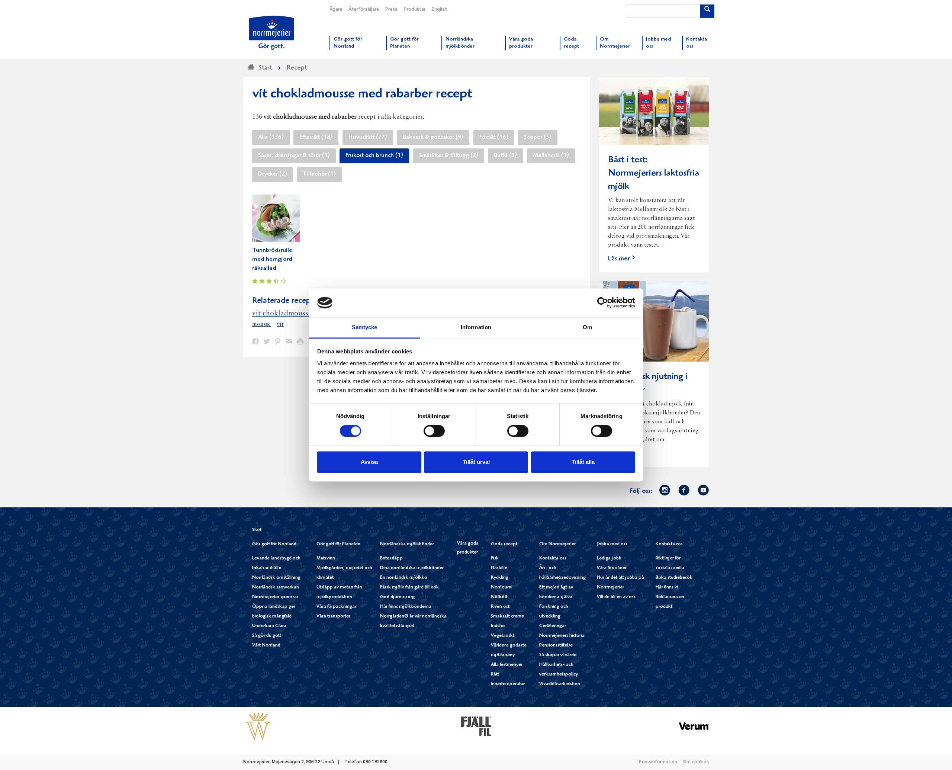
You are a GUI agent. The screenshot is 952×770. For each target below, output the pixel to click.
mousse (261, 324)
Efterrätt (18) (315, 138)
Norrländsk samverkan (275, 587)
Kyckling (499, 577)
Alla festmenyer (506, 664)
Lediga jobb (609, 558)
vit (280, 324)
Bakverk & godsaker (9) (433, 138)
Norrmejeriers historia (562, 635)
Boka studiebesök (674, 577)
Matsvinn (325, 558)
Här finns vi (667, 587)
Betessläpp (391, 558)
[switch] (434, 430)
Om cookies (696, 762)
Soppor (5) (537, 138)
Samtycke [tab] (364, 327)
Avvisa (369, 462)
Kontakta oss (552, 558)
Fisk (495, 558)
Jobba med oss (612, 544)
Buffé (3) (505, 156)
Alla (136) (271, 138)
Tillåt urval (476, 462)
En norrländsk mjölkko (403, 577)
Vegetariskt (502, 635)
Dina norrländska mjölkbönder (412, 568)
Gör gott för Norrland (274, 544)
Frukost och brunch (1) (374, 156)
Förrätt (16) (493, 138)
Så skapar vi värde (557, 655)
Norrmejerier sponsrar (275, 597)
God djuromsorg (397, 597)
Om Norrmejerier (557, 544)
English (439, 9)
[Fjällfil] (476, 726)
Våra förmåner (612, 568)
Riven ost (500, 606)
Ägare (335, 9)
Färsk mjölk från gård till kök (409, 587)
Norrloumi (501, 587)
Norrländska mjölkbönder (407, 544)
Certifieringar (552, 626)
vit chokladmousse (282, 313)
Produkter (414, 9)
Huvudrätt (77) (367, 138)
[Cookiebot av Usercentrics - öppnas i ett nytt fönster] (602, 302)
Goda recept (504, 544)
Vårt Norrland (266, 645)
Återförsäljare (363, 9)
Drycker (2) (272, 174)
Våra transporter (333, 616)
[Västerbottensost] (258, 726)
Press (391, 9)
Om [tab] (587, 327)
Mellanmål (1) (551, 156)
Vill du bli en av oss (616, 597)
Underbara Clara (269, 626)
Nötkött (499, 597)
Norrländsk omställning (276, 577)
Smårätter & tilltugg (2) (448, 156)
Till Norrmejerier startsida (271, 33)
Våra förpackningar (336, 606)
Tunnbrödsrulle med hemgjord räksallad (272, 259)
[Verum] (694, 726)
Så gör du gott (266, 635)
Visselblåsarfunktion (559, 684)
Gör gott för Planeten (338, 544)
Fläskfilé (499, 568)
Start (256, 530)
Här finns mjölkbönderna (405, 606)
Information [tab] (476, 327)
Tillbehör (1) (319, 174)
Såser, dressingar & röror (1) (294, 156)
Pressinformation (658, 762)
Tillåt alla (583, 462)
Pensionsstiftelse (556, 645)
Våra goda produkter (468, 548)
